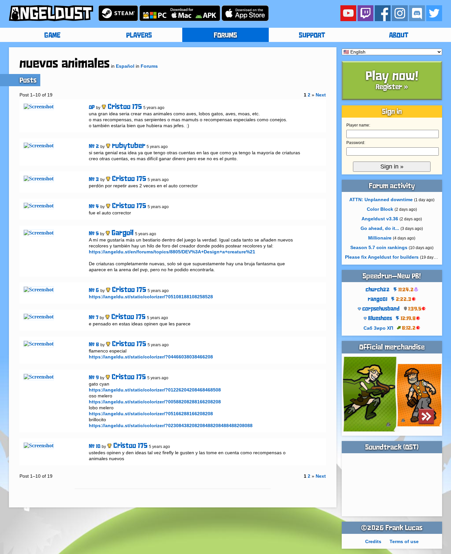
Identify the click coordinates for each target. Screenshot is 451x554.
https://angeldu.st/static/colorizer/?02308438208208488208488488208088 (171, 425)
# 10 (94, 446)
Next (321, 94)
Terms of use (404, 541)
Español (125, 66)
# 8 (94, 345)
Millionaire (380, 237)
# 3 (94, 179)
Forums (149, 66)
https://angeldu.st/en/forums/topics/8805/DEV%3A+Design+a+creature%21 (172, 251)
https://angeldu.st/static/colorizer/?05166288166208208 (151, 413)
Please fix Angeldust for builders (382, 257)
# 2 (94, 146)
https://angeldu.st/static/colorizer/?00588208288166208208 (155, 401)
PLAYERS (139, 35)
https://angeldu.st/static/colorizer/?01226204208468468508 (155, 389)
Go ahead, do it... (380, 228)
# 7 (93, 317)
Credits (373, 541)
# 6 (94, 290)
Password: (355, 142)
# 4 (94, 206)
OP (92, 107)
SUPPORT (312, 35)
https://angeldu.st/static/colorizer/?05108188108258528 (151, 296)
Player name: (358, 125)
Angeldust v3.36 (380, 218)
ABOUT (398, 35)
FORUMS (225, 35)
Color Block (380, 209)
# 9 (94, 378)
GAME (52, 35)
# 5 (94, 234)
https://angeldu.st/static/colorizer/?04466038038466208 (151, 356)
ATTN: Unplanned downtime (381, 199)
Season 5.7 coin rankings (378, 247)
